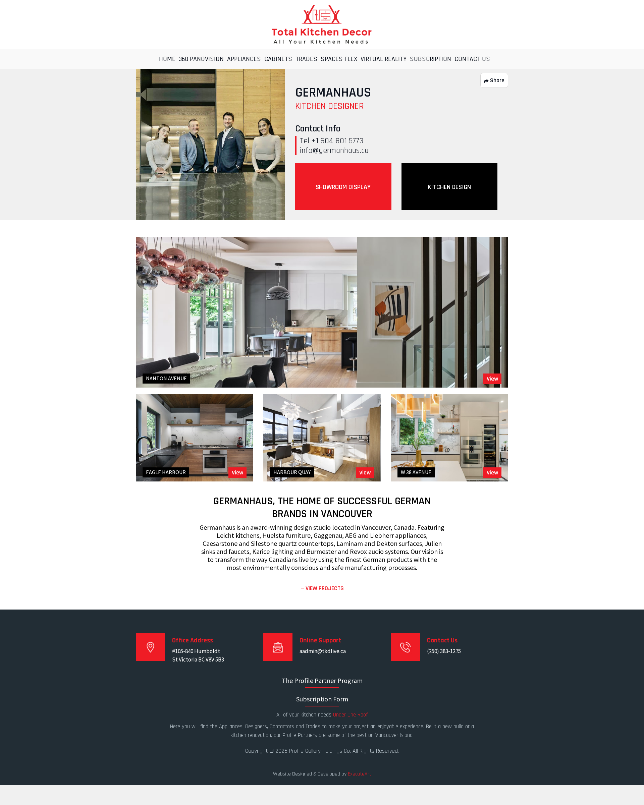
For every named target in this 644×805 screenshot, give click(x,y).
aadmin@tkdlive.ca (323, 651)
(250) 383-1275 (444, 651)
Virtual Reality (384, 59)
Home (167, 59)
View (492, 379)
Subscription (430, 59)
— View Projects (322, 588)
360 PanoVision (201, 59)
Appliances (244, 59)
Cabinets (278, 59)
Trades (306, 59)
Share (496, 80)
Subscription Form (322, 699)
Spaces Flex (339, 59)
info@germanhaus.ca (334, 151)
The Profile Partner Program (322, 680)
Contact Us (472, 59)
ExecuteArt (359, 774)
